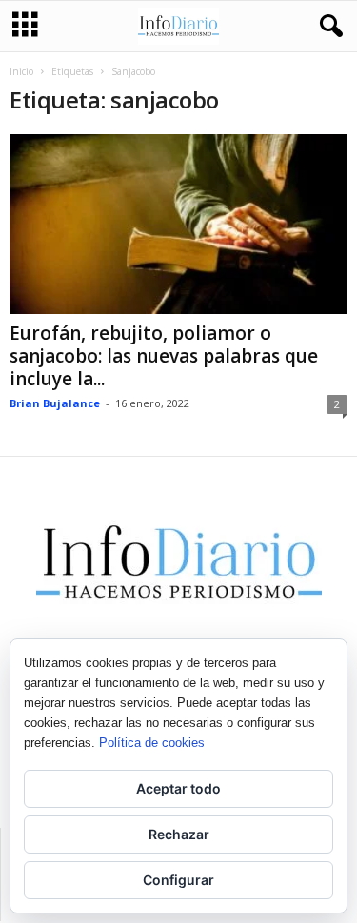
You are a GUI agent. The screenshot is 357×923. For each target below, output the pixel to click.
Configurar (178, 880)
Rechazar (179, 834)
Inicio (21, 71)
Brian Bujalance (55, 403)
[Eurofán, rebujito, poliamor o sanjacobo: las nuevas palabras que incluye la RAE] (178, 224)
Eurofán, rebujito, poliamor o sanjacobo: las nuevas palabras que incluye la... (164, 356)
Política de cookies (152, 743)
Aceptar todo (178, 788)
